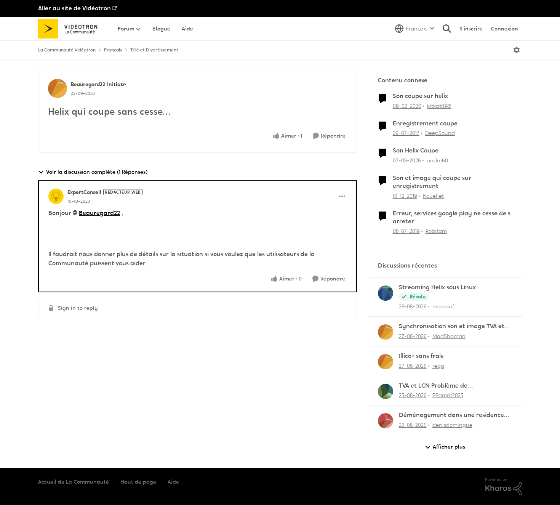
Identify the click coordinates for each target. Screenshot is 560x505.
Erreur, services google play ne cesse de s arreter (451, 217)
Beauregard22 (88, 84)
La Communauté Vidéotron (67, 50)
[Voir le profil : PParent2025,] (385, 391)
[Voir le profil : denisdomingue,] (385, 420)
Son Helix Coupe (415, 150)
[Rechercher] (446, 28)
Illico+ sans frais (421, 356)
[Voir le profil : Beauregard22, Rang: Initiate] (57, 88)
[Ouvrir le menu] (516, 50)
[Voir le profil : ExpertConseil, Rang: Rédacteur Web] (56, 196)
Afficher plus (449, 446)
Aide (173, 481)
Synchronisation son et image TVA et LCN (451, 326)
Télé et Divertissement (154, 50)
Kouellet (433, 195)
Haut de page (138, 481)
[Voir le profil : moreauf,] (385, 293)
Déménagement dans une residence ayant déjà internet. (451, 415)
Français (113, 50)
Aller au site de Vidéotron (74, 8)
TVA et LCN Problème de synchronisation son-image (438, 386)
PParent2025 (447, 395)
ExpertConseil (84, 192)
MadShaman (449, 336)
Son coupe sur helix (420, 96)
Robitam (436, 231)
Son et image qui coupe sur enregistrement (432, 182)
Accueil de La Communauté (73, 481)
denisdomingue (452, 425)
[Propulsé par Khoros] (503, 486)
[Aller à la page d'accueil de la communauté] (70, 28)
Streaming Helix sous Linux (437, 287)
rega (438, 365)
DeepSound (440, 133)
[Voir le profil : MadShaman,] (385, 332)
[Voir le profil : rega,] (385, 361)
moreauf (443, 306)
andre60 (437, 160)
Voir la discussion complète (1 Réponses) (96, 171)
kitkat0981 (439, 106)
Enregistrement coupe (425, 123)
